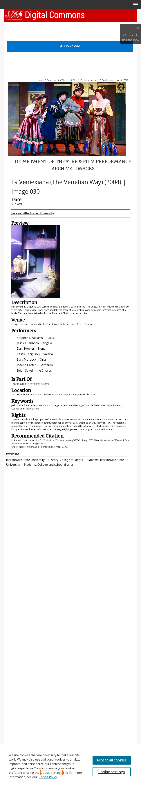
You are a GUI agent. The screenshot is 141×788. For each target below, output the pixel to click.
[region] (70, 766)
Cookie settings (51, 773)
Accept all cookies (112, 760)
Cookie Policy (48, 777)
